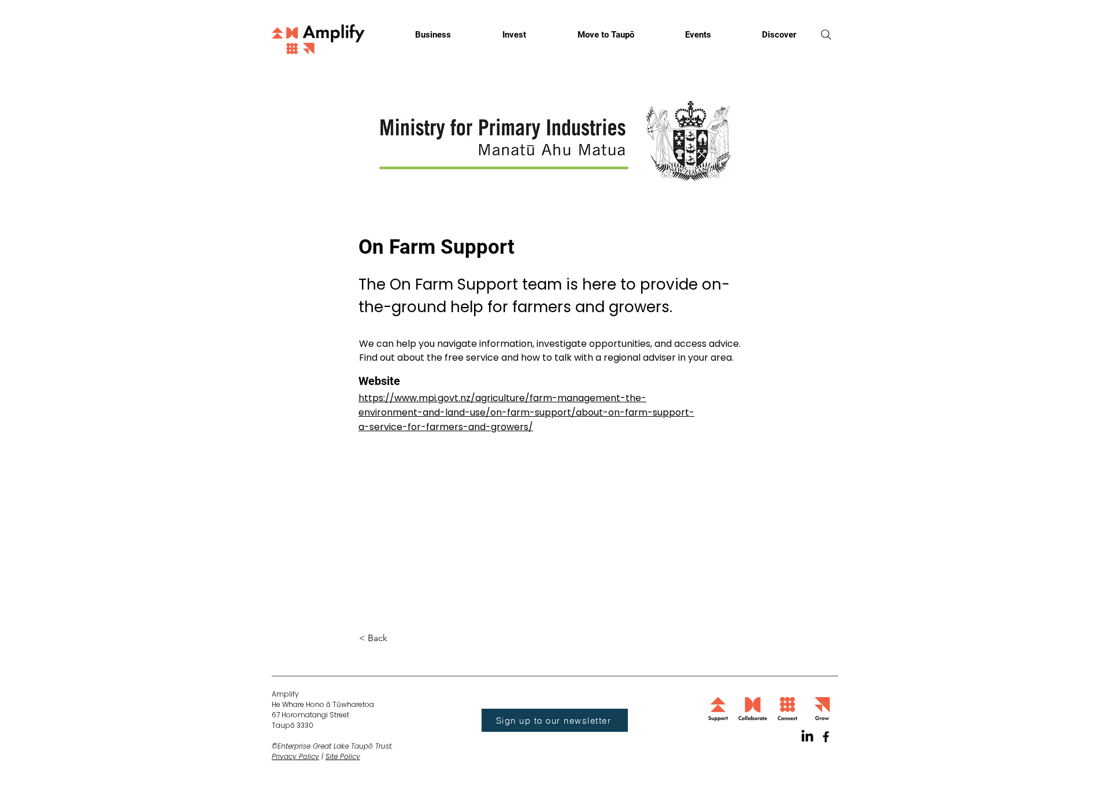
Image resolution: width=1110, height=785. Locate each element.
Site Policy (342, 756)
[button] (397, 638)
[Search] (826, 35)
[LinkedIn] (807, 737)
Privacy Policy (295, 756)
